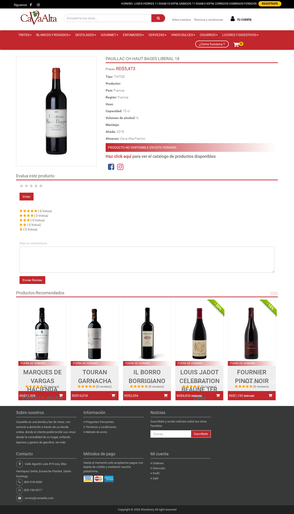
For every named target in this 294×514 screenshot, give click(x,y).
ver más (60, 442)
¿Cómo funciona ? (212, 44)
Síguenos (20, 5)
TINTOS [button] (23, 35)
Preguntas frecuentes (100, 422)
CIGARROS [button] (207, 35)
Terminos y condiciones (208, 19)
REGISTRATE (270, 3)
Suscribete (201, 434)
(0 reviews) (51, 386)
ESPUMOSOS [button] (132, 35)
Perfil (156, 473)
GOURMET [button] (108, 35)
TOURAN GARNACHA (94, 377)
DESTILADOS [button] (84, 35)
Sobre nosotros (181, 19)
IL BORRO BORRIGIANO (147, 377)
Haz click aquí (118, 156)
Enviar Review (32, 280)
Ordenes (158, 463)
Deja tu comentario (33, 243)
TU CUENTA (244, 19)
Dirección (159, 468)
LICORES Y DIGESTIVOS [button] (239, 35)
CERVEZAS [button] (156, 35)
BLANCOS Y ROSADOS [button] (52, 35)
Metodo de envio (96, 432)
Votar (27, 196)
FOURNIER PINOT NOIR (252, 377)
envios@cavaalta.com (39, 498)
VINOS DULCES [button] (182, 35)
